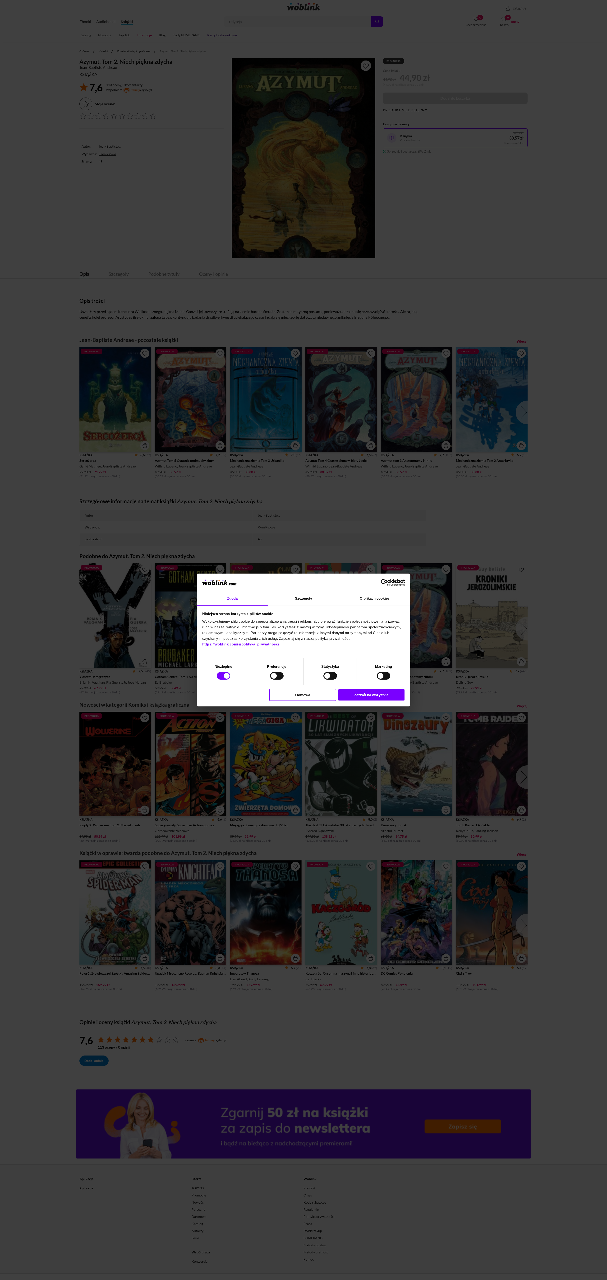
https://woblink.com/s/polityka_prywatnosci (240, 644)
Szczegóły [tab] (303, 598)
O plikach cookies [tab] (375, 598)
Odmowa (302, 695)
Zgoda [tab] (232, 598)
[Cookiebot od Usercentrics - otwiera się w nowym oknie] (384, 582)
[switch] (277, 676)
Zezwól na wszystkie (371, 695)
